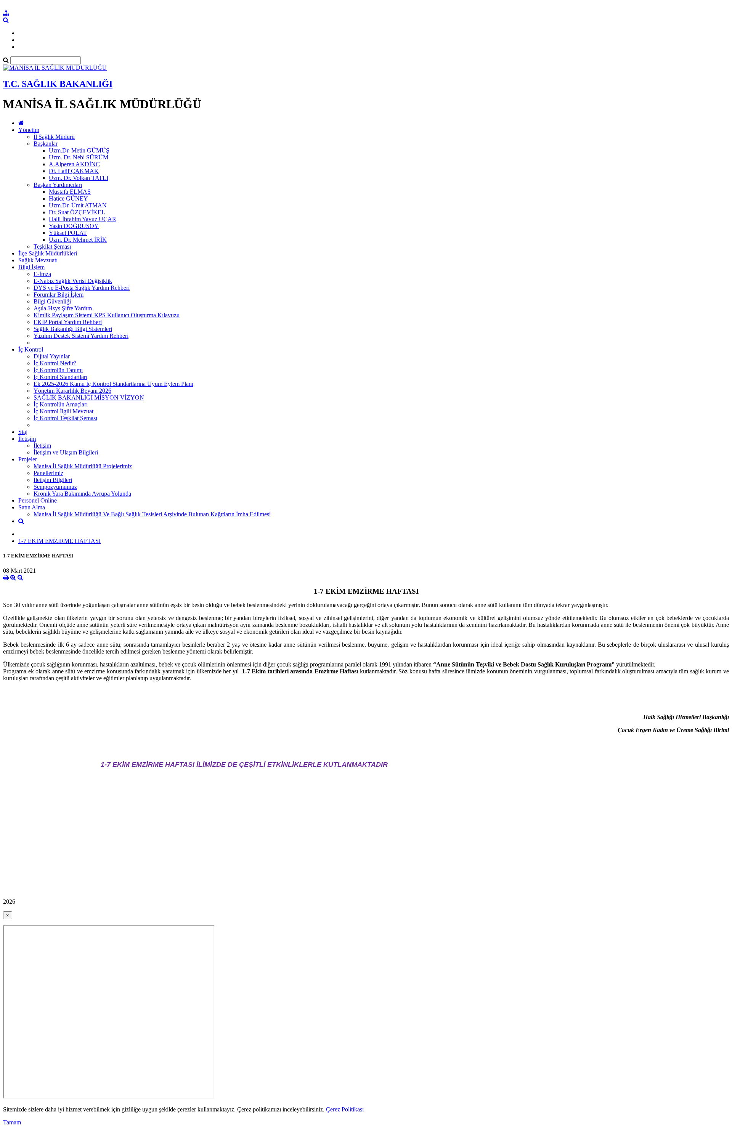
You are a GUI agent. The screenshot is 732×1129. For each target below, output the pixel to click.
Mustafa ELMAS (70, 191)
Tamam (12, 1122)
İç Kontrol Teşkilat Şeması (65, 418)
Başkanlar (46, 143)
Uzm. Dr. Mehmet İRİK (78, 239)
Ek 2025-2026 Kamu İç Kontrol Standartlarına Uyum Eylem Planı (113, 384)
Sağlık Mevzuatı (38, 260)
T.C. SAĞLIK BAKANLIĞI (57, 84)
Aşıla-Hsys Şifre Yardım (63, 308)
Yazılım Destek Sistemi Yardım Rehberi (81, 335)
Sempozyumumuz (55, 486)
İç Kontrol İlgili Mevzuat (63, 411)
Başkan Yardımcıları (58, 184)
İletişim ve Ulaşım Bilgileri (66, 452)
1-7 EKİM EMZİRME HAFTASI (59, 541)
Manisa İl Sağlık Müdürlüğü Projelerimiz (83, 466)
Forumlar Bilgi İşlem (58, 294)
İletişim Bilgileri (53, 480)
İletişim (27, 438)
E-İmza (42, 274)
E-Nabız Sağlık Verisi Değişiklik (73, 281)
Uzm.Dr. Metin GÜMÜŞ (79, 150)
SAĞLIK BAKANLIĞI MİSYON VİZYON (89, 397)
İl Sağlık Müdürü (54, 136)
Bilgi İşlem (31, 267)
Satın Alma (31, 507)
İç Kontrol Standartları (60, 377)
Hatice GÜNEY (68, 198)
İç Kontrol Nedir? (55, 363)
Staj (22, 432)
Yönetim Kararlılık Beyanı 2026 (72, 390)
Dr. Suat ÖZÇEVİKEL (77, 212)
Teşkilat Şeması (52, 246)
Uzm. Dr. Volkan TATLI (78, 178)
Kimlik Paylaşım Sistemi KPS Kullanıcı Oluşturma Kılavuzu (107, 315)
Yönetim (28, 130)
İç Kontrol (30, 349)
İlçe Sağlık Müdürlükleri (47, 253)
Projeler (27, 459)
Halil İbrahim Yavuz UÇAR (82, 219)
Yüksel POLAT (68, 233)
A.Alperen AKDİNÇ (74, 164)
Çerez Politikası (345, 1109)
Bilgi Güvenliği (52, 301)
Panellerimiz (48, 473)
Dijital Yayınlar (52, 356)
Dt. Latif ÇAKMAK (74, 171)
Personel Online (37, 500)
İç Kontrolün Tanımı (58, 370)
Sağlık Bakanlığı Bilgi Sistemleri (73, 329)
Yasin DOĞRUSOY (74, 226)
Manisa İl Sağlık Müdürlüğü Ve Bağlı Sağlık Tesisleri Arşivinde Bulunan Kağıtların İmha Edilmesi (152, 514)
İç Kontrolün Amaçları (61, 404)
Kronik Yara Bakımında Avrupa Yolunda (82, 493)
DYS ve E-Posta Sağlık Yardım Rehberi (82, 287)
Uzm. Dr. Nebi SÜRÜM (78, 157)
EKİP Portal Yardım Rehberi (68, 322)
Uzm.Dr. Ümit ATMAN (78, 205)
